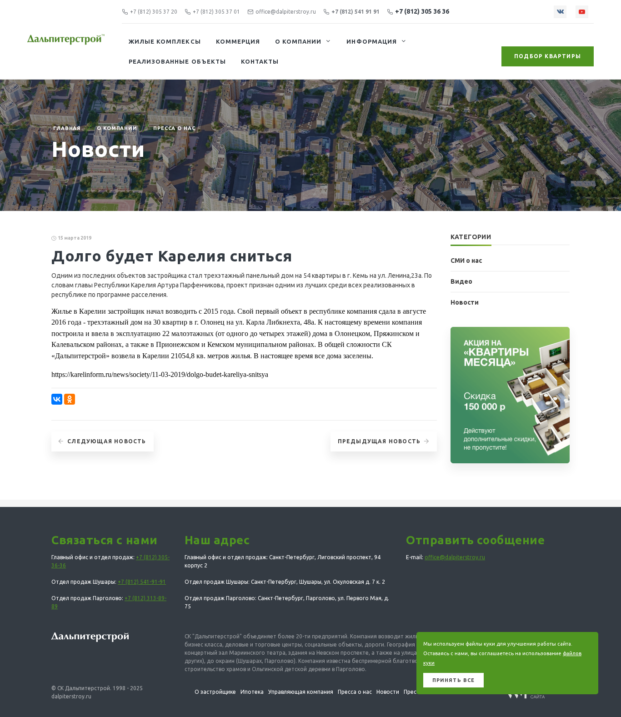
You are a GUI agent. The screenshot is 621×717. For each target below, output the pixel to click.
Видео (461, 281)
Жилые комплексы (165, 41)
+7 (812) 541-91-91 (142, 582)
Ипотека (252, 692)
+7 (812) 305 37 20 (153, 12)
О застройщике (215, 692)
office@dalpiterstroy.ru (285, 12)
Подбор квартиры (547, 56)
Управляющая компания (300, 692)
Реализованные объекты (177, 61)
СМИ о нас (466, 260)
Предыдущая (379, 441)
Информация (371, 41)
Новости (465, 302)
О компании (298, 41)
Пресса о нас (174, 128)
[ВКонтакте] (56, 399)
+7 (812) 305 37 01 (216, 12)
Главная (67, 128)
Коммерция (238, 41)
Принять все (453, 680)
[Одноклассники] (69, 399)
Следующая (106, 441)
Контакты (260, 61)
